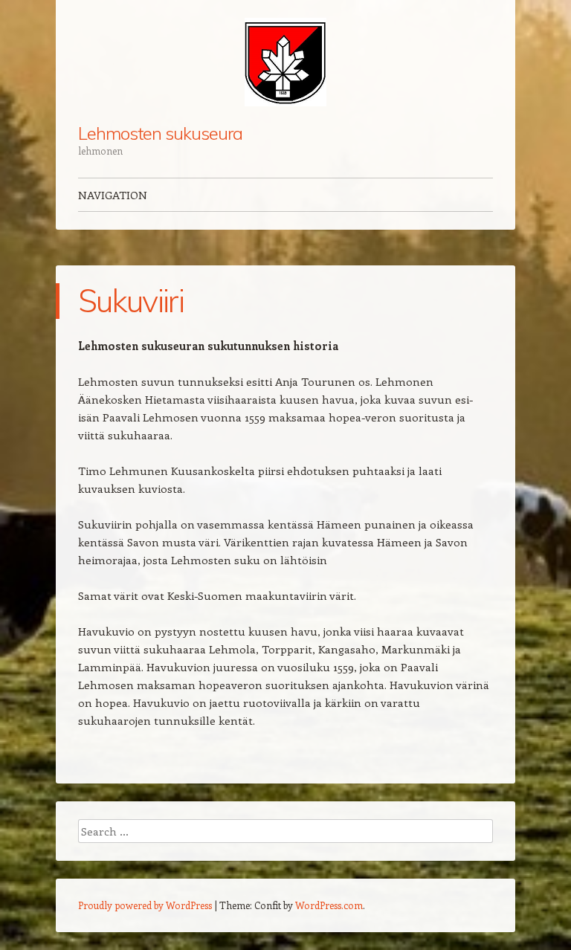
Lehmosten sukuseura (160, 133)
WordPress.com (329, 905)
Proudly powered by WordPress (145, 905)
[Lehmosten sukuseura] (285, 62)
